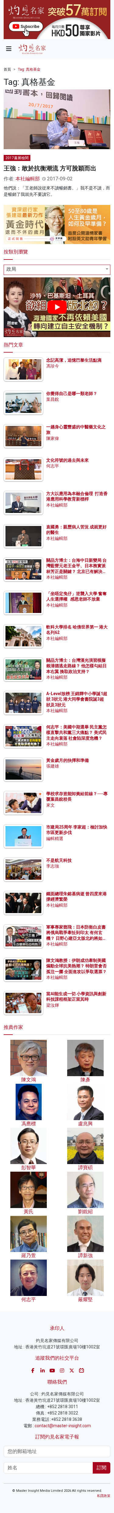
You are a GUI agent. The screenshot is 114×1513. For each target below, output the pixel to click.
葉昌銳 (52, 399)
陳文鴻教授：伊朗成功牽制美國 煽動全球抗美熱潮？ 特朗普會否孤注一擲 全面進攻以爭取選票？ (76, 966)
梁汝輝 (52, 1005)
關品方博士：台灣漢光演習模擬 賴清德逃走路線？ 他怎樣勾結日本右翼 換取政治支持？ (76, 666)
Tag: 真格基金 (29, 69)
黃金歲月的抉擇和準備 (67, 760)
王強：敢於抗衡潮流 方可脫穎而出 (50, 168)
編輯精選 (54, 838)
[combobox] (57, 270)
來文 (50, 805)
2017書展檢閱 (17, 158)
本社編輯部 (28, 179)
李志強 (52, 866)
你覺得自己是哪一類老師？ (71, 393)
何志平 (52, 466)
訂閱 (101, 1468)
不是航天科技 (59, 860)
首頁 (7, 69)
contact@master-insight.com (63, 1425)
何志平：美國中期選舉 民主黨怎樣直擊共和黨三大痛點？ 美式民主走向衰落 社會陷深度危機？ (76, 732)
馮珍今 (52, 365)
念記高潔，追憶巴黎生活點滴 (74, 360)
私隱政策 (103, 1496)
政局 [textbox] (11, 269)
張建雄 (52, 766)
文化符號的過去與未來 (67, 460)
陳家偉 (52, 438)
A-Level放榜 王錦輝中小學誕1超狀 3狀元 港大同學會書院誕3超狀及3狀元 (76, 699)
